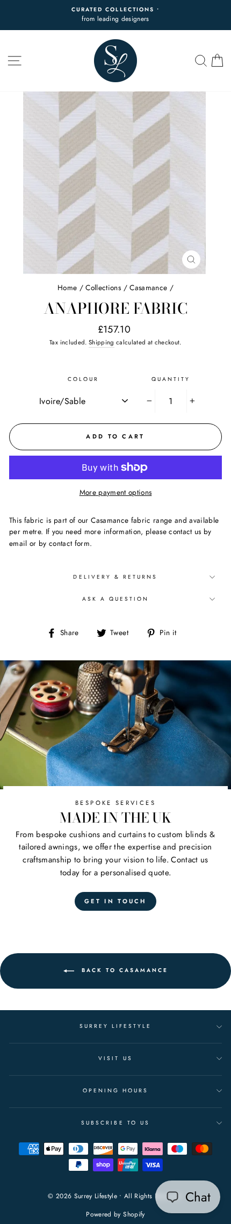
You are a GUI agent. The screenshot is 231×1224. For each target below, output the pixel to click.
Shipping (101, 342)
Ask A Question (115, 599)
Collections (103, 287)
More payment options (116, 492)
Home (67, 287)
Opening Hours (116, 1090)
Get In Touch (115, 901)
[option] (115, 15)
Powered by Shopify (115, 1214)
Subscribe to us (115, 1123)
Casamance (148, 287)
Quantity (170, 379)
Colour (83, 379)
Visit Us (115, 1058)
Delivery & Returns (115, 577)
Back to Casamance (123, 970)
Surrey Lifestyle (116, 1026)
